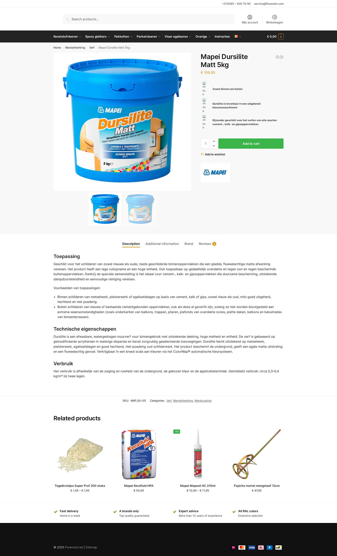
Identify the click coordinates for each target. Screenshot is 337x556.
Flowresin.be (74, 547)
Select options (80, 498)
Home (57, 47)
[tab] (131, 243)
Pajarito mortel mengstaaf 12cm (257, 486)
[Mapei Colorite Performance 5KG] (278, 57)
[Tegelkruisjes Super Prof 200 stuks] (80, 454)
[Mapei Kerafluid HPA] (138, 454)
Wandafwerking (75, 47)
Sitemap (91, 547)
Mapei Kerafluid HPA (138, 486)
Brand (189, 244)
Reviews (207, 244)
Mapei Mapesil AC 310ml (197, 486)
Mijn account (250, 22)
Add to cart (251, 144)
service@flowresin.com (269, 3)
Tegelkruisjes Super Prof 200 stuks (80, 486)
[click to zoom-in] (123, 122)
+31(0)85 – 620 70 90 (236, 3)
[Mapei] (215, 172)
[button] (186, 121)
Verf (91, 47)
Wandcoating (203, 400)
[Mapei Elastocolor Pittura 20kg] (281, 57)
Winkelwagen (274, 22)
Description (131, 244)
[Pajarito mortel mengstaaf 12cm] (256, 454)
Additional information (162, 244)
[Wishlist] (100, 433)
